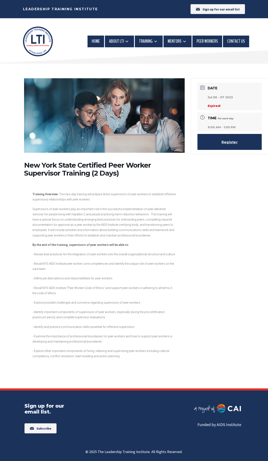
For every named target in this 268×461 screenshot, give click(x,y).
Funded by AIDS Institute (219, 424)
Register (230, 142)
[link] (96, 41)
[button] (218, 9)
